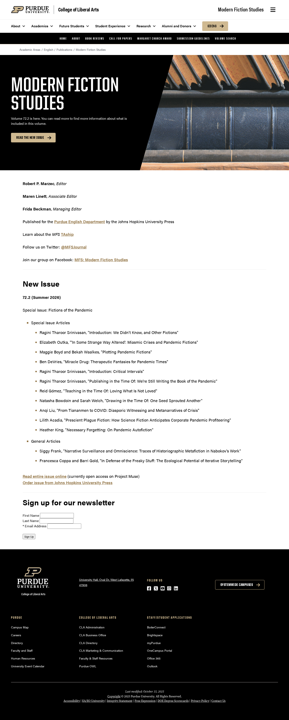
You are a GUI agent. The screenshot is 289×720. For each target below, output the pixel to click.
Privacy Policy (200, 701)
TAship (67, 234)
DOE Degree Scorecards (173, 701)
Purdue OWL (87, 666)
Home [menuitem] (63, 38)
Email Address (36, 526)
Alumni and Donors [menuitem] (176, 25)
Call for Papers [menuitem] (120, 38)
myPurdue (154, 643)
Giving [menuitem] (212, 26)
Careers (16, 635)
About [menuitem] (15, 25)
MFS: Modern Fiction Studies (101, 259)
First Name (31, 515)
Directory (17, 643)
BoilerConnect (156, 627)
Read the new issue (30, 137)
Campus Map (20, 627)
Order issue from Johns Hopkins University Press (68, 482)
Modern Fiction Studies (241, 9)
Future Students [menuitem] (71, 25)
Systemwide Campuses (236, 585)
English (48, 49)
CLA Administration (92, 627)
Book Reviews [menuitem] (94, 38)
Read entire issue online (44, 476)
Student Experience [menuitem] (110, 25)
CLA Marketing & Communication (101, 650)
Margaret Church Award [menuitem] (154, 38)
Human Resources (23, 658)
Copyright (114, 696)
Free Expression (145, 701)
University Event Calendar (27, 666)
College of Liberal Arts (78, 9)
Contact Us (218, 701)
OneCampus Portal (159, 650)
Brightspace (154, 635)
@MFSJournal (74, 247)
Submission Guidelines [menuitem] (193, 38)
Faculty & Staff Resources (96, 658)
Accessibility (71, 701)
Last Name (31, 520)
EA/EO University (93, 701)
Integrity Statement (119, 701)
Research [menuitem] (143, 25)
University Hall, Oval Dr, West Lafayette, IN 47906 (106, 582)
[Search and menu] (273, 10)
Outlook (152, 666)
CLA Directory (88, 643)
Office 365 (154, 658)
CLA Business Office (92, 635)
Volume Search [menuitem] (225, 38)
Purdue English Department (79, 221)
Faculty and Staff (22, 650)
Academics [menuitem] (39, 25)
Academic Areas (29, 49)
